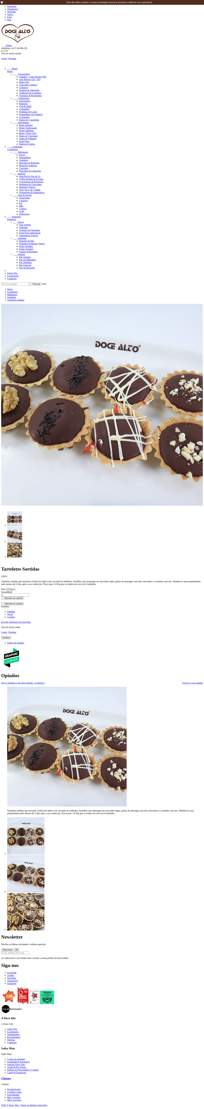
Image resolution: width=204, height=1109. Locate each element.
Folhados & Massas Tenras (32, 243)
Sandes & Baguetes (28, 251)
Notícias (11, 1040)
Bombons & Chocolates (30, 184)
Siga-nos (10, 965)
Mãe (21, 206)
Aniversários (21, 74)
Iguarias (19, 173)
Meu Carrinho (13, 1097)
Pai (20, 203)
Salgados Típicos (27, 187)
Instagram (11, 6)
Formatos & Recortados (30, 95)
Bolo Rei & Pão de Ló (29, 176)
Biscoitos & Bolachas (29, 163)
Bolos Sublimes (26, 130)
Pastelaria (14, 216)
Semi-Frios (24, 141)
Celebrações (21, 98)
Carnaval (23, 200)
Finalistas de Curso (28, 111)
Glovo (10, 14)
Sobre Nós (12, 273)
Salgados (19, 238)
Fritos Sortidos (26, 246)
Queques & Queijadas (29, 230)
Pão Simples (25, 257)
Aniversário (24, 101)
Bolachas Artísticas (28, 165)
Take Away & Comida (29, 190)
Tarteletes (23, 160)
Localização (13, 276)
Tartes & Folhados (27, 138)
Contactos (12, 278)
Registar (12, 58)
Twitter (10, 975)
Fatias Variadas (26, 249)
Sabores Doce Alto (16, 1064)
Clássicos (23, 87)
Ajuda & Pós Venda (16, 1067)
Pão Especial (25, 265)
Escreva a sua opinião (192, 683)
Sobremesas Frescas (28, 235)
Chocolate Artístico (28, 85)
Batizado (23, 103)
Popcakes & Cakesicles (30, 171)
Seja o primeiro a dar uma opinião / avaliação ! (23, 683)
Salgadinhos (25, 157)
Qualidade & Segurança (18, 1062)
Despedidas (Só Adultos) (31, 114)
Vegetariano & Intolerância (31, 192)
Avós (21, 211)
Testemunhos (13, 1034)
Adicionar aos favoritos (16, 622)
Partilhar (11, 611)
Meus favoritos (14, 1100)
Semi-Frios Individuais (29, 233)
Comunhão (24, 109)
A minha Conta (14, 1092)
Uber (9, 17)
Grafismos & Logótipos (30, 93)
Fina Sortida (25, 225)
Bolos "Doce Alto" (28, 133)
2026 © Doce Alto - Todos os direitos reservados (24, 1105)
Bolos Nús (24, 82)
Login (4, 58)
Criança (22, 208)
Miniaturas (20, 152)
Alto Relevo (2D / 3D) (29, 79)
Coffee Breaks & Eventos (31, 179)
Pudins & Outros (27, 144)
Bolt (9, 20)
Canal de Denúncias (16, 1072)
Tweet (10, 614)
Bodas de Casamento (29, 120)
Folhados (23, 227)
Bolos (12, 68)
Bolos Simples (26, 125)
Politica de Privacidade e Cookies (23, 1070)
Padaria (19, 254)
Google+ (11, 617)
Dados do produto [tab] (15, 643)
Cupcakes (23, 168)
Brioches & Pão (26, 241)
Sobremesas (21, 122)
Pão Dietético (25, 262)
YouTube (11, 11)
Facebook (11, 972)
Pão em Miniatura (27, 260)
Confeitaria (14, 146)
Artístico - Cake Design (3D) (32, 77)
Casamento (24, 117)
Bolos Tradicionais (28, 128)
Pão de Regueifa (27, 268)
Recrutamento (13, 1037)
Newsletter (12, 937)
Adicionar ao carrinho (12, 598)
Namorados (24, 198)
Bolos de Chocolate (28, 136)
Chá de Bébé (25, 106)
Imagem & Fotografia (29, 90)
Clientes (6, 1078)
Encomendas (13, 1094)
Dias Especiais (22, 195)
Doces (22, 155)
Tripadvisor (12, 9)
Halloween (24, 214)
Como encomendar (16, 1059)
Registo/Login (14, 1089)
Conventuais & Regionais (31, 181)
